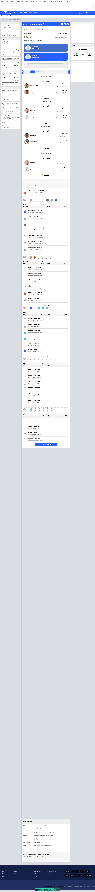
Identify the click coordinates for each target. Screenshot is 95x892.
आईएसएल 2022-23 (38, 871)
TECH (41, 1)
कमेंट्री (38, 72)
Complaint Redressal (38, 883)
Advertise (3, 883)
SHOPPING (50, 1)
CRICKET (23, 1)
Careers (47, 883)
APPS (54, 1)
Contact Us (53, 883)
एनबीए (67, 875)
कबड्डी (72, 875)
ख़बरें (20, 15)
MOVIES (18, 1)
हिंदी (14, 1)
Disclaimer (23, 883)
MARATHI (69, 1)
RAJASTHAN (59, 1)
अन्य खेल (35, 12)
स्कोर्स (7, 15)
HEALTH (37, 1)
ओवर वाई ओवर (57, 186)
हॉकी (77, 871)
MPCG (64, 1)
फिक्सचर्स (12, 15)
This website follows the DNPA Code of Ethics (54, 886)
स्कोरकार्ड (27, 72)
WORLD (6, 1)
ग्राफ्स (42, 72)
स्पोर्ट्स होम (2, 19)
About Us (10, 883)
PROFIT (11, 1)
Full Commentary (46, 444)
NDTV (2, 1)
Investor (29, 883)
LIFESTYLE (31, 1)
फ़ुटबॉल (25, 12)
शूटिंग (77, 875)
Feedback (16, 883)
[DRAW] (82, 55)
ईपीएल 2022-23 (52, 871)
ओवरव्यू (32, 72)
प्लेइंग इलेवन (48, 72)
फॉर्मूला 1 (67, 871)
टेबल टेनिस (89, 875)
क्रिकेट (21, 12)
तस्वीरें (3, 876)
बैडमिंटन (82, 871)
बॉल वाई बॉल (33, 186)
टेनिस (30, 12)
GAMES (45, 1)
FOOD (27, 1)
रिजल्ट (16, 15)
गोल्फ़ (88, 871)
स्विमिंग (82, 875)
